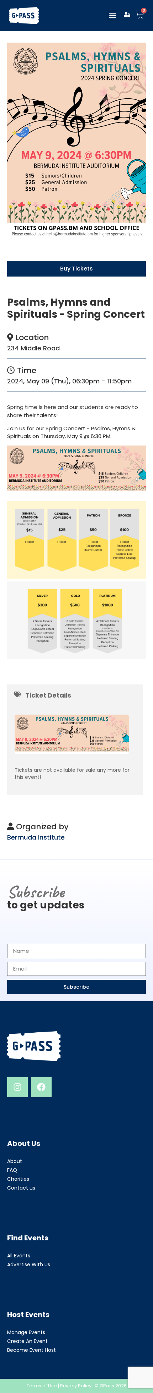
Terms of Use (42, 1385)
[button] (112, 15)
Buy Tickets (76, 268)
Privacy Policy (75, 1385)
